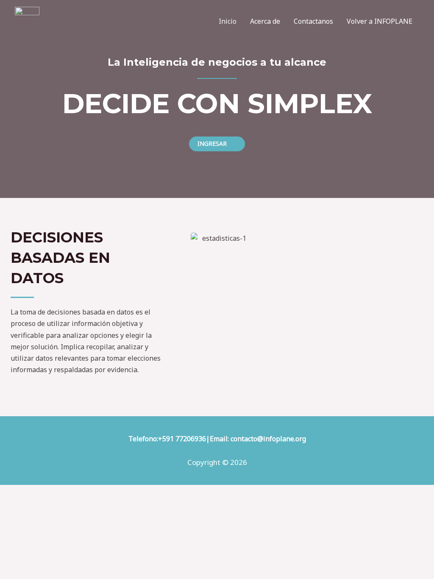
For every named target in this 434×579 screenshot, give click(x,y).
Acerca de (265, 21)
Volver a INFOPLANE (379, 21)
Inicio (227, 21)
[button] (217, 143)
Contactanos (313, 21)
